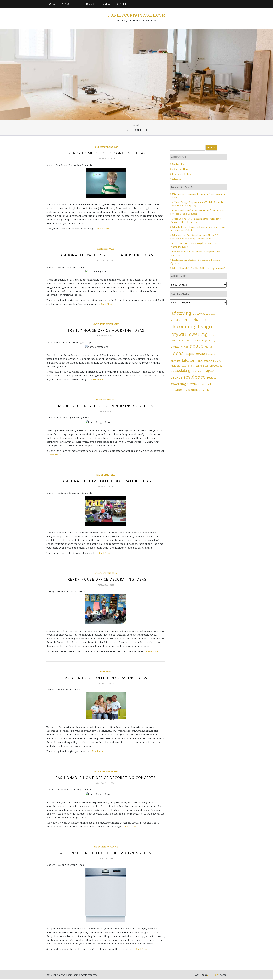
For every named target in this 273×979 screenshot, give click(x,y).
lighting (175, 365)
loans (184, 366)
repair (209, 371)
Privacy (66, 4)
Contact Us (178, 164)
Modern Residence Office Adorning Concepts (105, 405)
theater (176, 390)
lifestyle (217, 361)
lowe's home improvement (106, 324)
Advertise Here (180, 169)
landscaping (204, 360)
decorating (183, 326)
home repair (106, 672)
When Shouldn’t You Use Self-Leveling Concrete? (199, 268)
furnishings (188, 340)
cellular (175, 320)
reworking (178, 384)
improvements (196, 354)
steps (212, 383)
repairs (176, 377)
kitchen (188, 360)
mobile (190, 366)
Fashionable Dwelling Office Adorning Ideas (105, 255)
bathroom (214, 314)
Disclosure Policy (181, 174)
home (175, 346)
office (199, 365)
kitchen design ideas (105, 475)
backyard (200, 313)
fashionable (177, 340)
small (201, 384)
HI (78, 4)
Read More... (104, 228)
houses (208, 347)
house (196, 346)
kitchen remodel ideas (106, 573)
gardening (210, 340)
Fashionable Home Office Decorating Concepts (106, 777)
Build (52, 4)
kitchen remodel (105, 249)
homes (184, 347)
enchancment (215, 335)
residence (195, 377)
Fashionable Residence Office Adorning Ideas (106, 852)
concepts (190, 319)
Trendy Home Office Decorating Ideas (106, 153)
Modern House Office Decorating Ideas (105, 677)
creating (204, 320)
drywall (179, 334)
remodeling (180, 370)
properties (215, 365)
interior (175, 360)
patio (205, 366)
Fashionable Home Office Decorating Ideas (105, 481)
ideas (177, 353)
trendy (206, 390)
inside (212, 354)
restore (211, 377)
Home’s (89, 4)
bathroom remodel (105, 400)
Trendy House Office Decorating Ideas (105, 579)
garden (199, 340)
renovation (197, 371)
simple (192, 384)
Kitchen (121, 4)
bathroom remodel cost (106, 847)
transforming (192, 389)
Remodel (105, 4)
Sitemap (176, 179)
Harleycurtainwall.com (136, 15)
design (204, 326)
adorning (181, 313)
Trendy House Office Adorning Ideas (105, 330)
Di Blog (213, 974)
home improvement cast (106, 147)
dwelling (198, 334)
